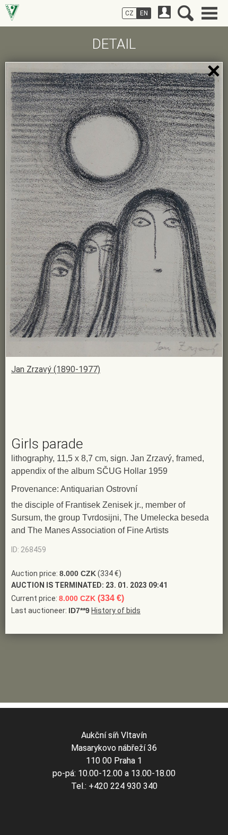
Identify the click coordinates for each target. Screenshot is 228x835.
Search (186, 13)
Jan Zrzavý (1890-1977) (55, 369)
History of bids (116, 610)
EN (144, 13)
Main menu (209, 13)
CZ (129, 13)
